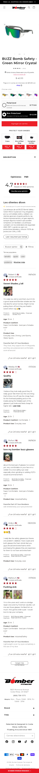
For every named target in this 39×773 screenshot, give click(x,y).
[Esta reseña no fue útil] (33, 358)
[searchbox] (11, 247)
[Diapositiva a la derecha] (24, 54)
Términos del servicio (28, 768)
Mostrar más (19, 262)
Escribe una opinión (19, 191)
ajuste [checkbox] (15, 257)
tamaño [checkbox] (7, 257)
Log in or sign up (19, 74)
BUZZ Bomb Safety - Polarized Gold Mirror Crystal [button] (21, 479)
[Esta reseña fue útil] (29, 358)
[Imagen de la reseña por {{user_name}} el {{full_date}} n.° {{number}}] (7, 291)
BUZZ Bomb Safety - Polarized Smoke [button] (20, 411)
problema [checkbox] (8, 262)
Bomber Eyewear (17, 762)
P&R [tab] (26, 177)
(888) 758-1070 (19, 696)
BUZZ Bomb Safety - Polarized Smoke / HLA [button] (22, 313)
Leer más (16, 406)
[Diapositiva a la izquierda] (14, 54)
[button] (19, 771)
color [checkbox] (23, 257)
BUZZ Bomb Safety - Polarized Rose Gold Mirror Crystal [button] (20, 555)
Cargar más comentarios (19, 663)
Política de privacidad (13, 768)
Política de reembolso (23, 765)
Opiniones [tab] (16, 177)
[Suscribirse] (32, 735)
